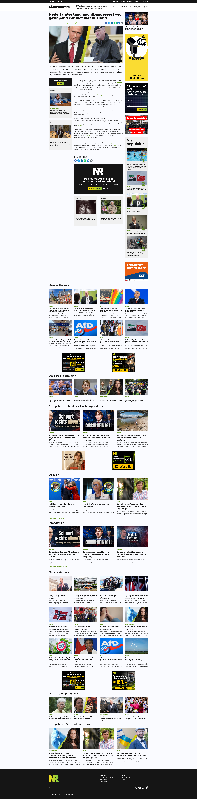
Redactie (123, 779)
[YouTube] (138, 78)
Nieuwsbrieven (53, 788)
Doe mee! (60, 83)
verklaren (111, 144)
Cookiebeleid (103, 781)
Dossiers (136, 1)
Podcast (115, 7)
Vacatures (102, 783)
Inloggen (51, 1)
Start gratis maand (95, 188)
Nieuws (129, 1)
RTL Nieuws (87, 135)
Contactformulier (125, 777)
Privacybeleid (103, 779)
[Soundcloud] (142, 78)
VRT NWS (80, 125)
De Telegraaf (100, 95)
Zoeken (115, 1)
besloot (115, 145)
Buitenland (126, 7)
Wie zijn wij (145, 1)
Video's (145, 7)
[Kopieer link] (121, 23)
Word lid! (59, 1)
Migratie (136, 7)
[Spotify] (131, 78)
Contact (122, 1)
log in (106, 188)
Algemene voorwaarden (106, 777)
